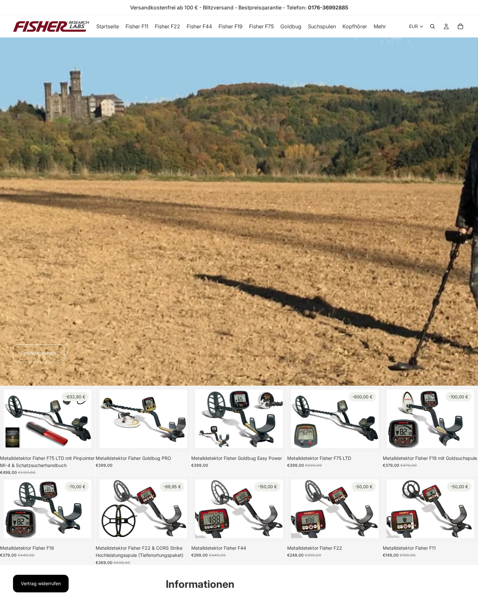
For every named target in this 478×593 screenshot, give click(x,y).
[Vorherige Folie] (13, 419)
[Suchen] (432, 26)
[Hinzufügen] (81, 438)
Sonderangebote (39, 353)
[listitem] (379, 26)
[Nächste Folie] (81, 419)
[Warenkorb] (460, 26)
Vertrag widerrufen (41, 583)
